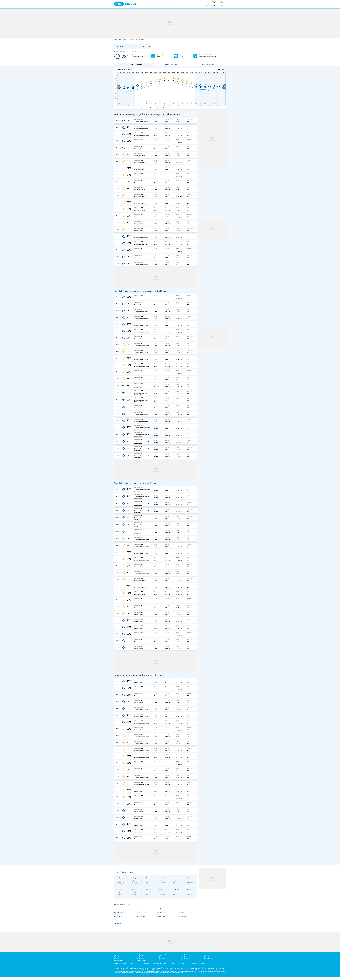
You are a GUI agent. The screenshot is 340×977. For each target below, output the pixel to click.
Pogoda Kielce (117, 956)
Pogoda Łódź (184, 956)
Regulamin (172, 963)
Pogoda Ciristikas (118, 916)
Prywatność (147, 963)
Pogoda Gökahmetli (162, 909)
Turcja (126, 39)
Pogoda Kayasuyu (161, 913)
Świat (156, 4)
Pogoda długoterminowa (172, 64)
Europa (149, 4)
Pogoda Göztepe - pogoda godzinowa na (131, 483)
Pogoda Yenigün (182, 916)
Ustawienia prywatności (160, 963)
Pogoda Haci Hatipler (142, 909)
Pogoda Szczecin (185, 958)
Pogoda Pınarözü (182, 913)
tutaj (147, 974)
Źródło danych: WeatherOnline (196, 963)
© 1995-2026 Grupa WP (120, 963)
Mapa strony (182, 963)
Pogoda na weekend (208, 64)
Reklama (131, 963)
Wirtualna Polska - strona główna (119, 4)
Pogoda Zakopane (141, 960)
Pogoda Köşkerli (118, 909)
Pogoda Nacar (181, 909)
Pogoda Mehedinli (161, 916)
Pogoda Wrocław (118, 960)
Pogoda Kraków (140, 956)
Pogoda (130, 3)
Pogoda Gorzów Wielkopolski (188, 955)
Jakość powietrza (167, 4)
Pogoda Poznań (140, 958)
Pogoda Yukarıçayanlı (142, 913)
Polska (141, 4)
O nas (139, 963)
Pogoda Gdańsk (163, 955)
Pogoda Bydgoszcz (141, 955)
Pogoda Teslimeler (141, 916)
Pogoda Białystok (118, 955)
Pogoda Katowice (208, 955)
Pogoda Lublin (162, 956)
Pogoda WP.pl (117, 39)
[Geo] (149, 46)
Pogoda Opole (117, 958)
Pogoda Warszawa (208, 958)
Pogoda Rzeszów (163, 958)
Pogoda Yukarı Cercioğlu (120, 913)
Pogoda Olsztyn (208, 956)
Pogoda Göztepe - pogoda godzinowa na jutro (133, 291)
